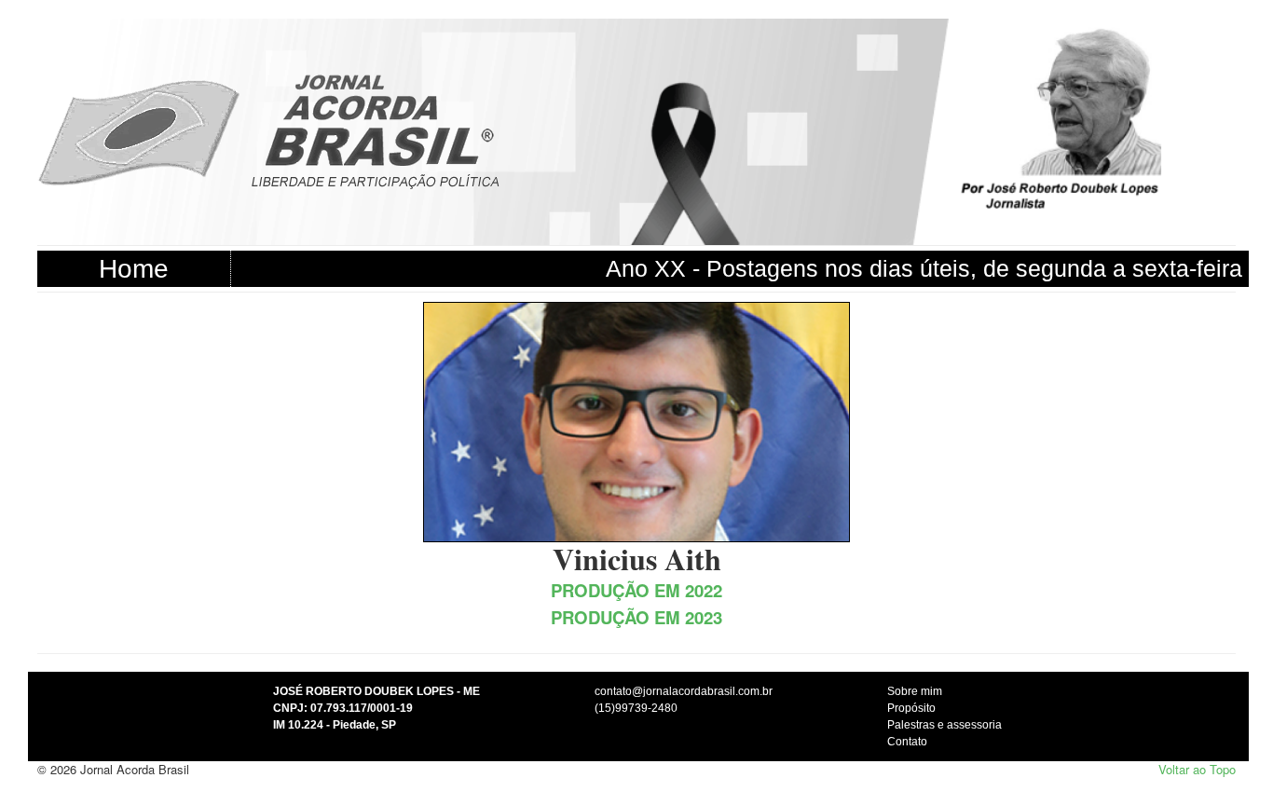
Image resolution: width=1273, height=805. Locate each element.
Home (134, 268)
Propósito (911, 708)
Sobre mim (914, 691)
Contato (907, 741)
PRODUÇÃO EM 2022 (636, 590)
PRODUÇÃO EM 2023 (636, 617)
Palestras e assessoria (944, 724)
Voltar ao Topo (1197, 769)
